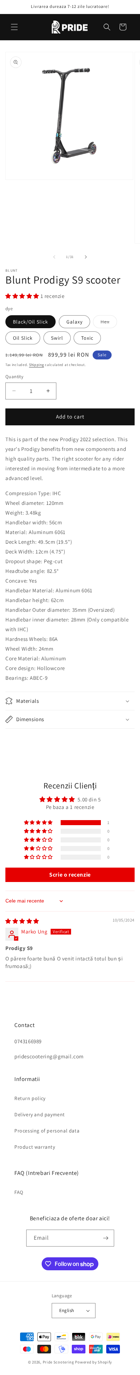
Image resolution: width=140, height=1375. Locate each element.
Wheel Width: (21, 648)
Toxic (87, 338)
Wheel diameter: (25, 502)
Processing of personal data (46, 1130)
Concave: (16, 580)
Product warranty (34, 1147)
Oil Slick (23, 338)
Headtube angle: (25, 570)
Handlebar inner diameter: (37, 619)
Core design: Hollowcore (35, 668)
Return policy (30, 1098)
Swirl (57, 338)
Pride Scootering (58, 1362)
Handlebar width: (26, 522)
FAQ (18, 1192)
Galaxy (74, 321)
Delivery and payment (39, 1114)
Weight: (14, 512)
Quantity (14, 377)
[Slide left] (54, 257)
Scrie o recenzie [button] (70, 874)
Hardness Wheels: (26, 639)
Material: (16, 532)
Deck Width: (19, 551)
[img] (22, 921)
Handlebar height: (27, 600)
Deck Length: (21, 541)
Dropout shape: (23, 561)
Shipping (36, 364)
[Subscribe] (106, 1238)
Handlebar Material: (29, 590)
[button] (14, 27)
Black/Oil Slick (30, 321)
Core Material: (22, 658)
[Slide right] (86, 257)
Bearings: (16, 677)
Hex (109, 323)
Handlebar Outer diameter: (38, 609)
